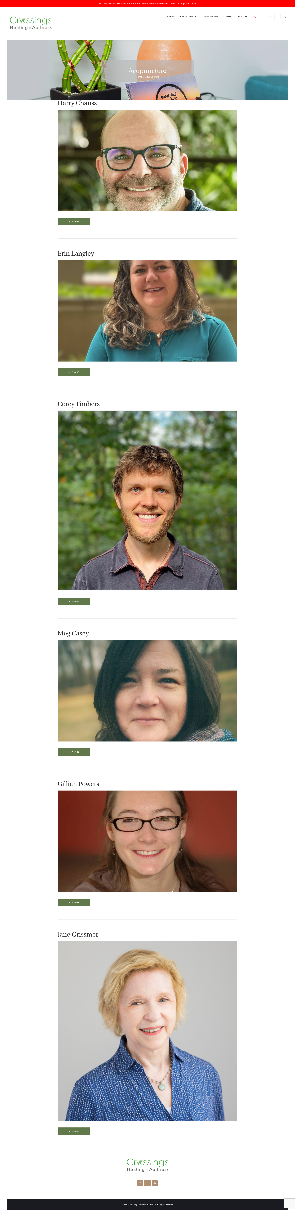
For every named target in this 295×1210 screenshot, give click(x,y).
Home (139, 76)
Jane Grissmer (78, 935)
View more (74, 221)
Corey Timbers (79, 404)
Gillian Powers (78, 784)
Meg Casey (73, 634)
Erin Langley (76, 254)
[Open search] (256, 17)
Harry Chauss (77, 103)
